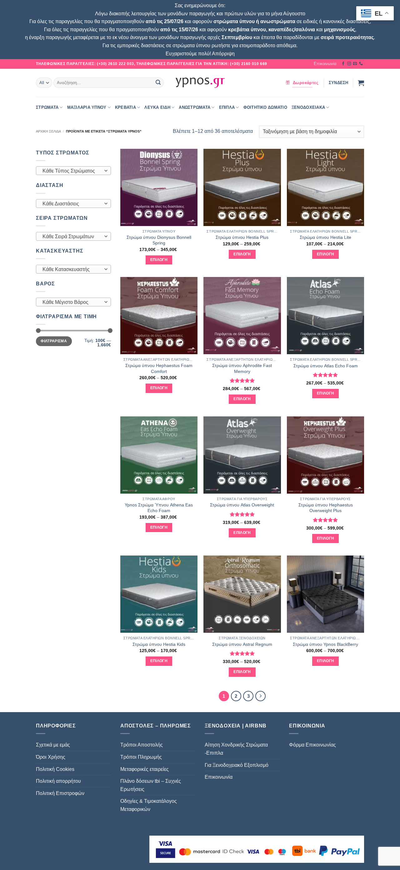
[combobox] (73, 170)
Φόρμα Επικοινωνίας (312, 744)
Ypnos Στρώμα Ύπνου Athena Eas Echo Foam (159, 507)
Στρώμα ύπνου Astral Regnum (242, 644)
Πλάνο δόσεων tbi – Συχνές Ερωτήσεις (150, 785)
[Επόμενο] (260, 696)
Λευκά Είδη (157, 107)
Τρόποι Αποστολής (141, 744)
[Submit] (158, 83)
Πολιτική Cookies (55, 769)
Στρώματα (47, 107)
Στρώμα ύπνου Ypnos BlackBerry (325, 644)
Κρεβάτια (125, 107)
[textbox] (72, 171)
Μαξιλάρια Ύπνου (87, 107)
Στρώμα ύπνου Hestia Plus (242, 237)
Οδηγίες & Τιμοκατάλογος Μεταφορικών (148, 805)
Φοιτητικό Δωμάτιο (265, 107)
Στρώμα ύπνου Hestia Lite (325, 237)
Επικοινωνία (325, 63)
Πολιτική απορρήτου (58, 781)
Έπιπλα (227, 107)
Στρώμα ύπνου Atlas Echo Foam (325, 365)
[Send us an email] (355, 64)
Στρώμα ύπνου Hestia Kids (158, 644)
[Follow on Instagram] (349, 64)
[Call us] (361, 64)
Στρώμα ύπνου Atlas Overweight (242, 504)
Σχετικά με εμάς (53, 744)
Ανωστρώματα (194, 107)
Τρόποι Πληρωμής (141, 757)
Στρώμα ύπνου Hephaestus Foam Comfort (158, 368)
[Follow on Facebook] (343, 64)
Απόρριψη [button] (223, 53)
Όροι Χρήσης (50, 757)
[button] (338, 82)
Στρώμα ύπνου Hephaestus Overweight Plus (325, 507)
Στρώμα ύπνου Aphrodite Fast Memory (242, 368)
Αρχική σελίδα (48, 131)
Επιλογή (159, 260)
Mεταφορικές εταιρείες (144, 769)
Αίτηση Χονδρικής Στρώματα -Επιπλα (236, 749)
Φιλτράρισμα (54, 341)
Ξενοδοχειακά (308, 107)
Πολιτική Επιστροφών (60, 793)
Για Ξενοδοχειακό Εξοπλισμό (236, 765)
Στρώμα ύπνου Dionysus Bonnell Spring (159, 240)
